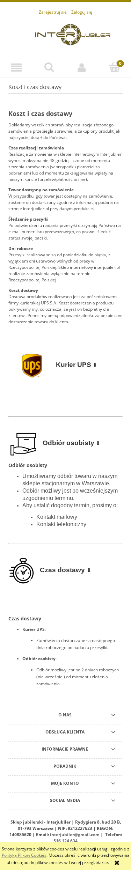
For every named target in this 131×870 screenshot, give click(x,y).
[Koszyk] (114, 67)
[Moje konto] (82, 67)
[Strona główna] (73, 33)
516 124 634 (65, 841)
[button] (16, 67)
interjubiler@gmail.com (75, 835)
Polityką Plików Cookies (24, 855)
